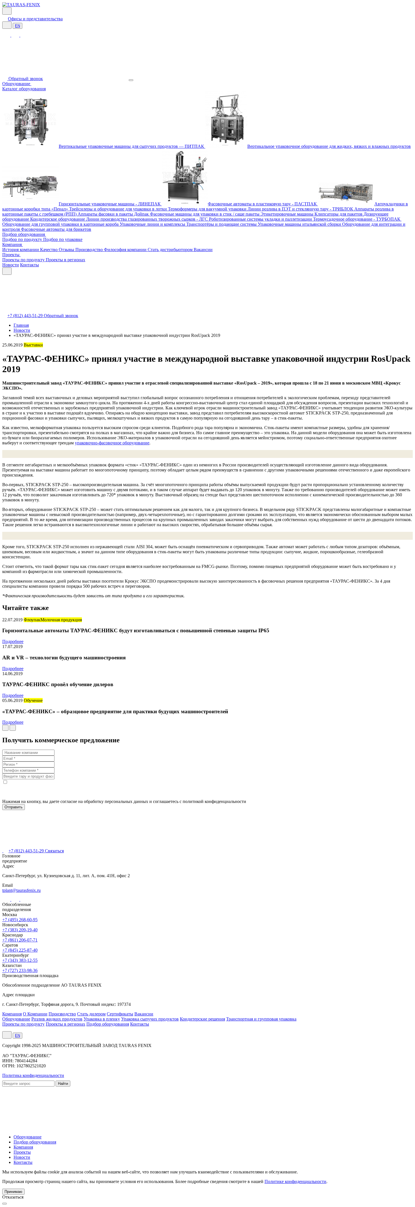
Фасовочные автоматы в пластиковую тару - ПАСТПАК (263, 203)
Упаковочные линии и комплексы (153, 224)
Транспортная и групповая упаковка (261, 1019)
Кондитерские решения (202, 1019)
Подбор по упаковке (62, 239)
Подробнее (12, 641)
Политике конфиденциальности (295, 1181)
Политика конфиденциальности (33, 1075)
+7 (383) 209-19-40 (20, 929)
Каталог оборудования (24, 88)
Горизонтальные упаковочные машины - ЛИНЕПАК (110, 203)
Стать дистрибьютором (171, 249)
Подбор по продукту (22, 239)
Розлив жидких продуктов (56, 1019)
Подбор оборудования (24, 234)
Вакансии (203, 249)
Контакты (29, 264)
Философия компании (126, 249)
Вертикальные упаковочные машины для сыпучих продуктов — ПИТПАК (132, 146)
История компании (21, 249)
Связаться (54, 850)
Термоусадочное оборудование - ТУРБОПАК (357, 219)
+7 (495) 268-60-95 (20, 919)
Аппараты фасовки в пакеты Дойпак (114, 214)
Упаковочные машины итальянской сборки (300, 224)
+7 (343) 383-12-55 (20, 960)
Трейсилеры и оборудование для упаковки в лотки (118, 209)
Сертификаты (120, 1013)
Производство (89, 249)
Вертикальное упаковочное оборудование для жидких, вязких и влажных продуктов (329, 146)
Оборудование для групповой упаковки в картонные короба (61, 224)
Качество (49, 249)
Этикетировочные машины (287, 214)
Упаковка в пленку (102, 1019)
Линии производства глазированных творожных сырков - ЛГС (147, 219)
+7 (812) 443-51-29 (25, 315)
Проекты (11, 254)
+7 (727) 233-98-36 (20, 970)
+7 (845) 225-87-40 (20, 950)
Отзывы (67, 249)
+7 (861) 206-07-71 (20, 940)
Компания (12, 244)
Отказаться (12, 1197)
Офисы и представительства (35, 18)
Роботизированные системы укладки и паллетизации (261, 219)
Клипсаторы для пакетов (339, 214)
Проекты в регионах (65, 259)
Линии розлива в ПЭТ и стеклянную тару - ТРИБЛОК (301, 209)
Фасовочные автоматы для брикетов (56, 229)
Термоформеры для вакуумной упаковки (208, 209)
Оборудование (16, 83)
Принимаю (13, 1192)
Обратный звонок (25, 78)
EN (17, 26)
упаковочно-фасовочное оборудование (112, 442)
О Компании (35, 1013)
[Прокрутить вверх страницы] (4, 1203)
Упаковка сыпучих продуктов (150, 1019)
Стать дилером (91, 1013)
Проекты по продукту (24, 259)
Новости (10, 264)
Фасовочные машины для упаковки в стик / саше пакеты (205, 214)
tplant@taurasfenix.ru (21, 890)
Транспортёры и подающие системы (222, 224)
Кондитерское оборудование (58, 219)
